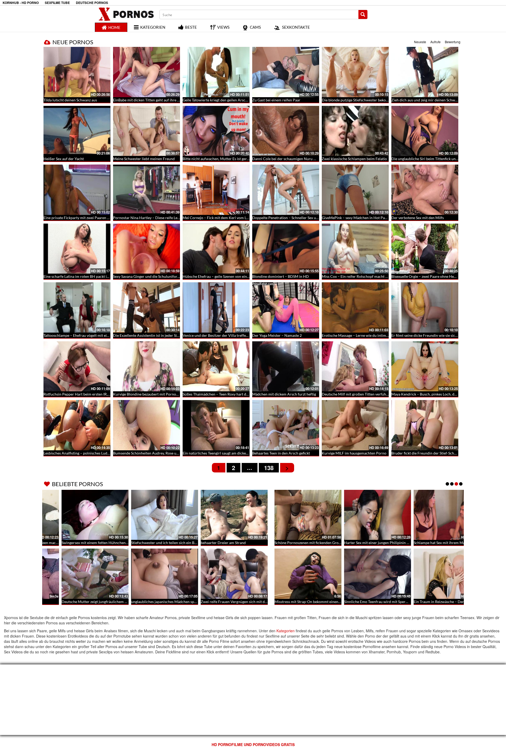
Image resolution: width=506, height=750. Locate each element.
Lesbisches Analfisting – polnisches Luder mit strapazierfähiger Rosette (101, 453)
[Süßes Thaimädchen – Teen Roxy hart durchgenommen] (216, 366)
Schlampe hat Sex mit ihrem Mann (210, 542)
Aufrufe (435, 42)
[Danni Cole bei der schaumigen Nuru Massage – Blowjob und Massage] (285, 131)
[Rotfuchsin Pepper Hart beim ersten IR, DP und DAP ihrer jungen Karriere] (76, 366)
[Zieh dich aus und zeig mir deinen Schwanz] (424, 72)
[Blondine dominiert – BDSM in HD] (285, 249)
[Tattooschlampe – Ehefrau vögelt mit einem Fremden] (76, 307)
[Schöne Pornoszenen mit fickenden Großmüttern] (76, 515)
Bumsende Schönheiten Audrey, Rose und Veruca (153, 453)
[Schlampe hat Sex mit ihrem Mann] (216, 515)
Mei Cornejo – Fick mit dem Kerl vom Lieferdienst (223, 217)
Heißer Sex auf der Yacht (63, 158)
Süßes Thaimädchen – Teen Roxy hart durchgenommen (227, 394)
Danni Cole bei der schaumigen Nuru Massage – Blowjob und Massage (309, 158)
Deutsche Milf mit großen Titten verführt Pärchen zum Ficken (372, 394)
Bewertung (452, 42)
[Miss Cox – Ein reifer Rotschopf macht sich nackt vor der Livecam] (355, 249)
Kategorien (285, 630)
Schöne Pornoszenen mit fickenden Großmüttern (83, 542)
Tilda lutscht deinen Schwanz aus (70, 100)
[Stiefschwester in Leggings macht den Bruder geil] (424, 574)
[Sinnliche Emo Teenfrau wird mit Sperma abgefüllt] (146, 574)
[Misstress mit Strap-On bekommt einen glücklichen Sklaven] (76, 574)
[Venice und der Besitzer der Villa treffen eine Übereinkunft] (216, 307)
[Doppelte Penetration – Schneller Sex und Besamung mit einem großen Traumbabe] (285, 190)
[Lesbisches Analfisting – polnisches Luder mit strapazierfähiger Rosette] (76, 425)
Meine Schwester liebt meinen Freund (144, 158)
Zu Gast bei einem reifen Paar (276, 100)
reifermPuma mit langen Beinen (348, 601)
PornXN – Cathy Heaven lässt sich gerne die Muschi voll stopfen (304, 601)
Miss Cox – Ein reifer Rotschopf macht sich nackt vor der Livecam (375, 276)
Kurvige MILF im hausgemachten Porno (354, 453)
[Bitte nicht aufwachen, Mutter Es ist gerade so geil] (216, 131)
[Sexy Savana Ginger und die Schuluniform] (146, 249)
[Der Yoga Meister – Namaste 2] (285, 307)
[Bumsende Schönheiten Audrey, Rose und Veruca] (146, 425)
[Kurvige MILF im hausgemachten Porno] (355, 425)
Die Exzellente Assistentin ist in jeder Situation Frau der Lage (162, 335)
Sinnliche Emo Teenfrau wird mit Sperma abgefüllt (154, 601)
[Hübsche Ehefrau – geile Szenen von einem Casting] (216, 249)
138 (269, 467)
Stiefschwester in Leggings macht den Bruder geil (431, 601)
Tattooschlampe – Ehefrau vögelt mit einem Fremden (86, 335)
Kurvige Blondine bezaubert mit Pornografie (149, 394)
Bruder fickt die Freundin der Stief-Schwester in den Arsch (438, 453)
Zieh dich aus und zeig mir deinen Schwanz (426, 100)
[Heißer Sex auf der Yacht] (76, 131)
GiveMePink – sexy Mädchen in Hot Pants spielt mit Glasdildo (372, 217)
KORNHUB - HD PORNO (21, 2)
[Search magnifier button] (362, 14)
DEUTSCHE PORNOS (92, 2)
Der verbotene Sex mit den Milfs (417, 217)
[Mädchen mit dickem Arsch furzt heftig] (285, 366)
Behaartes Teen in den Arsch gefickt (281, 453)
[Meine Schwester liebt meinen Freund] (146, 131)
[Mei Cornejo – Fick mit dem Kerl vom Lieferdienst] (216, 190)
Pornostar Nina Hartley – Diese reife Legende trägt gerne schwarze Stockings (175, 217)
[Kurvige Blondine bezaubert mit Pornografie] (146, 366)
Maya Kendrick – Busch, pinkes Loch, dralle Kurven (433, 394)
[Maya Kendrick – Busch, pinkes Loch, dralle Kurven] (424, 366)
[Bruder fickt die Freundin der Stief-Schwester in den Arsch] (424, 425)
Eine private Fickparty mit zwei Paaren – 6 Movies (84, 217)
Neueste (420, 42)
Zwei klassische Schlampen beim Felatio (354, 158)
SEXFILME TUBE (57, 2)
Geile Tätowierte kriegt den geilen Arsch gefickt (221, 100)
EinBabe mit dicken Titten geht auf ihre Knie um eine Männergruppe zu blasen (176, 100)
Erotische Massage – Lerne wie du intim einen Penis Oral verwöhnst (377, 335)
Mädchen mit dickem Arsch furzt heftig (284, 394)
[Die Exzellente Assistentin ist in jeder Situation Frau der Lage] (146, 307)
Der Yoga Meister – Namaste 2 (277, 335)
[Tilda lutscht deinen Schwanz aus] (76, 72)
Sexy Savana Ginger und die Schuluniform (147, 276)
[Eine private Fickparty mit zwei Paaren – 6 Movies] (76, 190)
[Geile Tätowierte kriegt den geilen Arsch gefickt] (216, 72)
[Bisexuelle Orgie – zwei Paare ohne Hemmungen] (424, 249)
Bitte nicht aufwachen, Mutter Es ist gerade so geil (223, 158)
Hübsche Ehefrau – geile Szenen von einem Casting (224, 276)
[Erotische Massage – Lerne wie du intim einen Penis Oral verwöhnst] (355, 307)
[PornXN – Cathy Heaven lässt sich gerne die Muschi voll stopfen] (285, 574)
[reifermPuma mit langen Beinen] (355, 574)
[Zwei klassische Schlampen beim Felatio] (355, 131)
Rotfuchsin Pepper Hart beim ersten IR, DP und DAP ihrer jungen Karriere (104, 394)
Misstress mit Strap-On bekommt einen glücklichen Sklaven (91, 601)
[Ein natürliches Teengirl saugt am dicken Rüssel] (216, 425)
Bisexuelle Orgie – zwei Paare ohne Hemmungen (430, 276)
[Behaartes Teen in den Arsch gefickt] (285, 425)
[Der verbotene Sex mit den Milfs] (424, 190)
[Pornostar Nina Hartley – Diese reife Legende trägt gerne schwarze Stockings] (146, 190)
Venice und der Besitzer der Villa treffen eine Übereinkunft (230, 335)
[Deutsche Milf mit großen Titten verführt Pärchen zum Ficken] (355, 366)
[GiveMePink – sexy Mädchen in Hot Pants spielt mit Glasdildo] (355, 190)
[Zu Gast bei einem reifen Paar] (285, 72)
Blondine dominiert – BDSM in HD (280, 276)
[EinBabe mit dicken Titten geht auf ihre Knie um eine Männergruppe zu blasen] (146, 72)
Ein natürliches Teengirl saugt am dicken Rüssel (221, 453)
